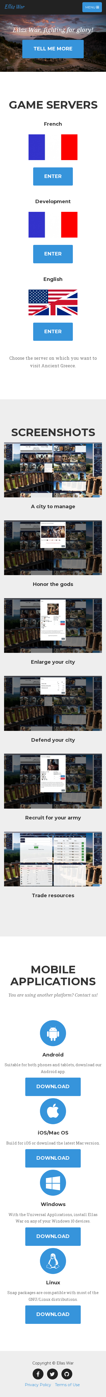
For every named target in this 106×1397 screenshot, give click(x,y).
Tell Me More (53, 49)
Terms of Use (67, 1384)
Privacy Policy (38, 1384)
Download (53, 1087)
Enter (53, 176)
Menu (93, 8)
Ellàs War (14, 6)
